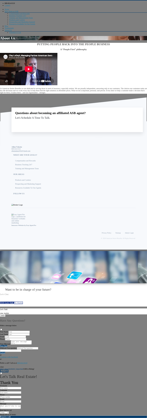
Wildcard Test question (8, 348)
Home (7, 9)
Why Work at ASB (11, 11)
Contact (7, 5)
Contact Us (120, 123)
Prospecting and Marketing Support (22, 22)
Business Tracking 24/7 (17, 16)
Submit (2, 353)
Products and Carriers (17, 20)
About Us (8, 30)
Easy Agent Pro (31, 225)
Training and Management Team (21, 18)
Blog (6, 26)
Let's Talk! (4, 371)
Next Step (3, 346)
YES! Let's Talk (7, 303)
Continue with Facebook (9, 357)
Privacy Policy (106, 233)
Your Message (5, 344)
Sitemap (118, 233)
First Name (4, 332)
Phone (2, 339)
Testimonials (9, 28)
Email (2, 337)
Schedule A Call (15, 32)
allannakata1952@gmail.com (20, 151)
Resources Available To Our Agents (22, 24)
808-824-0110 (10, 3)
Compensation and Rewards (19, 14)
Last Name (4, 334)
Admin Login (129, 233)
